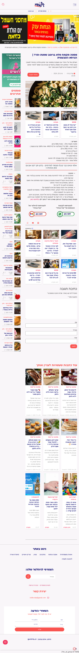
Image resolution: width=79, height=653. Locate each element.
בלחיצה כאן (34, 199)
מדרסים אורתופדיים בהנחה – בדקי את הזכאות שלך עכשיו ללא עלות (51, 128)
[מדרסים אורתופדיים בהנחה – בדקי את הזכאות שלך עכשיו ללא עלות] (51, 115)
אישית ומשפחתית (66, 554)
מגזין (35, 554)
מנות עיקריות (8, 111)
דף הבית (74, 47)
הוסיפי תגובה (33, 74)
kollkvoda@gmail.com (38, 598)
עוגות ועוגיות (8, 150)
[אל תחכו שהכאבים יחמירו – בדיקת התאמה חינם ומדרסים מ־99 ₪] (33, 263)
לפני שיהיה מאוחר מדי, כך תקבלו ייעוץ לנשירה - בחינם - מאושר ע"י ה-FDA (51, 249)
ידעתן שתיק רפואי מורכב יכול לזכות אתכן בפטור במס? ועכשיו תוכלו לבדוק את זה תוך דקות (52, 517)
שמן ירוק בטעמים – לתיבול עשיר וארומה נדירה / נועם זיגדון (52, 443)
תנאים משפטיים (45, 585)
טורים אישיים (26, 554)
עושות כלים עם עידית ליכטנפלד (7, 137)
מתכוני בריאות (53, 47)
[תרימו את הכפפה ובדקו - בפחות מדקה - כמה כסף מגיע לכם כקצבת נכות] (33, 234)
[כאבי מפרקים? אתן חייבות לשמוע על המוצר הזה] (69, 234)
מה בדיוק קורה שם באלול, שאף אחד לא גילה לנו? (51, 275)
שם (76, 322)
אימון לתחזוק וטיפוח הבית (8, 227)
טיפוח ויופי (9, 278)
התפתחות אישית (7, 99)
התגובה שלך (72, 297)
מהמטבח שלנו (64, 47)
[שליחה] (26, 576)
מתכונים (42, 554)
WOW (74, 122)
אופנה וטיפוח (52, 554)
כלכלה (10, 174)
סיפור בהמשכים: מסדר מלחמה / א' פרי (7, 189)
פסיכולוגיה (9, 162)
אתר (75, 338)
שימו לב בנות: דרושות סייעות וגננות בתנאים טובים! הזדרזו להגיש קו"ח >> (71, 506)
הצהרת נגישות (33, 585)
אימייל (75, 330)
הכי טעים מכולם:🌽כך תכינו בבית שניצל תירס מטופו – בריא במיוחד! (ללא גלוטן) (33, 444)
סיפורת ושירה (14, 554)
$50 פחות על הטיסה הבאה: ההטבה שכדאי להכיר (69, 275)
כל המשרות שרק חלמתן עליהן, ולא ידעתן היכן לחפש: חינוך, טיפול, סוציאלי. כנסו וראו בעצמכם (70, 519)
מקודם (56, 122)
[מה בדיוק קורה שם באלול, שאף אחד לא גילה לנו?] (51, 263)
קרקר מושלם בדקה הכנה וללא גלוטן (52, 392)
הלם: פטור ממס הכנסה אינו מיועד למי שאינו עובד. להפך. (51, 505)
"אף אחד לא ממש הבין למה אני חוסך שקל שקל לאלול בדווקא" (69, 128)
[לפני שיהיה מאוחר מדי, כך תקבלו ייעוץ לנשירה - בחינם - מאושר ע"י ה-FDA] (51, 234)
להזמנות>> (35, 497)
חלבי (10, 241)
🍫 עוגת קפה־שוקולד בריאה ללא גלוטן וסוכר (33, 392)
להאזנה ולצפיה (67, 559)
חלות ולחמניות (8, 317)
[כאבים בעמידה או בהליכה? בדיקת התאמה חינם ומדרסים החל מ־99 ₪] (33, 115)
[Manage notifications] (74, 648)
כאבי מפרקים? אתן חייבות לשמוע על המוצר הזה (69, 246)
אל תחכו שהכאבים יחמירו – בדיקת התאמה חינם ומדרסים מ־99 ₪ (33, 276)
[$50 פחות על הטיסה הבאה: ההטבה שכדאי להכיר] (69, 263)
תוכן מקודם (66, 527)
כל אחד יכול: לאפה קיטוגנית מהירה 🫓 (71, 442)
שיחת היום (9, 290)
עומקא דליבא (8, 215)
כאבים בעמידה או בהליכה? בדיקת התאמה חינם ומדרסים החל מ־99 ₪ (33, 129)
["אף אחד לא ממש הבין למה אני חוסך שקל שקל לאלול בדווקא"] (69, 115)
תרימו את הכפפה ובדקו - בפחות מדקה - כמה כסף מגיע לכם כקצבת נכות (33, 247)
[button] (74, 4)
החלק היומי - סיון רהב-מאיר (7, 124)
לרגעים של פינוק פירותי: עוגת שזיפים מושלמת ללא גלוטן (70, 393)
